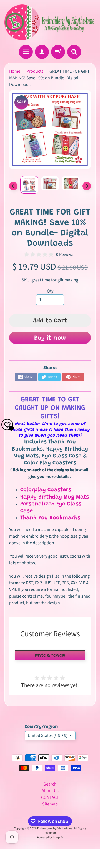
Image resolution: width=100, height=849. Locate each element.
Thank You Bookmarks (50, 518)
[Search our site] (74, 52)
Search (50, 784)
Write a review (50, 655)
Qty (50, 291)
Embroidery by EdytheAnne (54, 828)
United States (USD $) (48, 736)
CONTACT (50, 797)
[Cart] (58, 52)
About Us (50, 791)
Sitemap (50, 804)
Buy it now (50, 338)
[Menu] (26, 52)
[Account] (42, 52)
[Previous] (13, 186)
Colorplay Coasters (45, 490)
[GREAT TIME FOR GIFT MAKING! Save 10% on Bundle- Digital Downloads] (29, 185)
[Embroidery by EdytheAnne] (50, 22)
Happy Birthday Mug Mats (54, 497)
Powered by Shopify (50, 837)
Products (34, 71)
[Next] (86, 186)
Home (14, 71)
